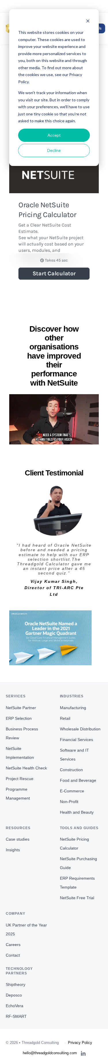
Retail (65, 718)
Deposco (14, 995)
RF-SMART (16, 1016)
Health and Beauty (77, 812)
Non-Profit (69, 801)
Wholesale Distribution (80, 729)
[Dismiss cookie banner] (88, 21)
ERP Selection (19, 718)
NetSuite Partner (21, 707)
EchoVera (14, 1005)
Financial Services (76, 739)
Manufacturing (73, 707)
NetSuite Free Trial (77, 897)
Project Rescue (19, 778)
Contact (13, 955)
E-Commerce (72, 791)
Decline (54, 150)
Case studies (17, 839)
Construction (71, 769)
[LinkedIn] (83, 1053)
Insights (13, 850)
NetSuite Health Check (26, 768)
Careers (13, 944)
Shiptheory (15, 984)
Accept (54, 135)
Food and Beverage (78, 780)
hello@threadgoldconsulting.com (54, 6)
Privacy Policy (80, 1042)
